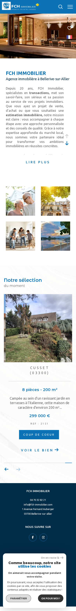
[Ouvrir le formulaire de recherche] (60, 7)
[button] (6, 469)
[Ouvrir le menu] (70, 7)
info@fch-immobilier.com (38, 504)
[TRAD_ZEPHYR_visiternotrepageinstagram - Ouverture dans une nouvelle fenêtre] (43, 537)
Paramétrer (18, 598)
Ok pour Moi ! (50, 598)
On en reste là (50, 557)
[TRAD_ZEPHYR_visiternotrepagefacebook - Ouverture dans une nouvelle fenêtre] (33, 537)
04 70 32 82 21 (38, 499)
